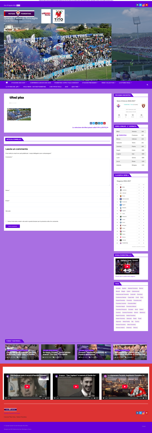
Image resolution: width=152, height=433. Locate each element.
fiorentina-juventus (121, 303)
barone (141, 288)
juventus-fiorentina (127, 312)
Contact (144, 426)
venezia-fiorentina (120, 324)
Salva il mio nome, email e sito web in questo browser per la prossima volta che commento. (33, 221)
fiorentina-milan (132, 303)
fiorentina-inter (137, 300)
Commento (9, 157)
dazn (141, 297)
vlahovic (135, 327)
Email (8, 200)
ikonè (136, 309)
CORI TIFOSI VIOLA (55, 86)
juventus (118, 312)
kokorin (136, 312)
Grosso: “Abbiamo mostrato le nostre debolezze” (92, 353)
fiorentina (129, 300)
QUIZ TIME (75, 86)
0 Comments (22, 357)
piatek (134, 318)
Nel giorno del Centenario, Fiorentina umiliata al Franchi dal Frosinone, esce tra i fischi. (130, 354)
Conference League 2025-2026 (40, 83)
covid (137, 297)
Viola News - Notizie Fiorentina (21, 350)
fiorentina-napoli (120, 306)
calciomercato (135, 291)
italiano (141, 309)
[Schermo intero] (48, 398)
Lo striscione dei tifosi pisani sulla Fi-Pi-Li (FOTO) (89, 127)
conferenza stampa (121, 297)
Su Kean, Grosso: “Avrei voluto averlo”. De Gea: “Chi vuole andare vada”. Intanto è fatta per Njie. (58, 355)
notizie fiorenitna (131, 315)
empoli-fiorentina (120, 300)
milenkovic (142, 312)
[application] (27, 386)
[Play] (6, 398)
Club (121, 184)
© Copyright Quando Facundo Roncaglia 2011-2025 (16, 425)
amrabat (118, 288)
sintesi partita (126, 321)
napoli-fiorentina (120, 315)
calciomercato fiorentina (122, 294)
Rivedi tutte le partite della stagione (125, 276)
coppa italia (131, 297)
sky (132, 321)
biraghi (123, 291)
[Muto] (46, 398)
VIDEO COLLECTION (108, 83)
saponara (118, 321)
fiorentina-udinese (131, 306)
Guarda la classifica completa (138, 246)
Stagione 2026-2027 (18, 83)
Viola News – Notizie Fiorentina (34, 86)
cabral (128, 291)
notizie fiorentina (120, 318)
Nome (8, 190)
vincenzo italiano (120, 327)
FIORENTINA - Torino (128, 104)
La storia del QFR (12, 86)
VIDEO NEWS (9, 350)
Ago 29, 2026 (11, 357)
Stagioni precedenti (89, 83)
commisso (139, 294)
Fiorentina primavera (121, 309)
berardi (118, 291)
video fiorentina (131, 324)
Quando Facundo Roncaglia (21, 18)
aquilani (124, 288)
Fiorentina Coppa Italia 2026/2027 (66, 83)
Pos (117, 184)
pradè (139, 318)
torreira (137, 321)
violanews (128, 327)
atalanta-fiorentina (133, 288)
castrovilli (132, 294)
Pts (143, 184)
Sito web (8, 211)
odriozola (129, 318)
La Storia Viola (125, 83)
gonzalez (130, 309)
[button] (147, 84)
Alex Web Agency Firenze (25, 429)
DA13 (66, 86)
